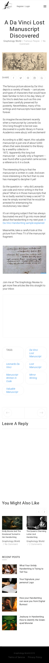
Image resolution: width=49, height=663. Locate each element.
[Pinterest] (28, 78)
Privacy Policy (35, 657)
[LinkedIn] (35, 78)
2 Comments (35, 544)
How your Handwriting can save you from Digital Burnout (32, 601)
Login (27, 6)
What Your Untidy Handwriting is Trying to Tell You (31, 568)
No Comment (11, 544)
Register (20, 6)
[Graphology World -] (7, 5)
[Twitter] (21, 78)
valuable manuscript (12, 390)
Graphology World (12, 41)
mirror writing (33, 376)
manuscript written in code (12, 378)
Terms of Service (16, 657)
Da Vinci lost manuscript (35, 353)
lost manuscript (35, 365)
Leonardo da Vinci (12, 365)
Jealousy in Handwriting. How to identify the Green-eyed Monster (32, 619)
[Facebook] (13, 78)
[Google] (42, 78)
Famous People (31, 41)
